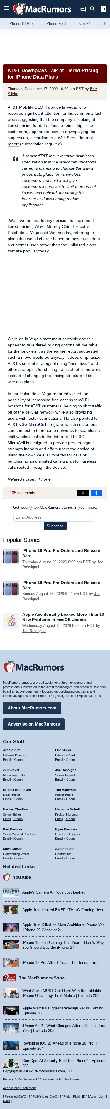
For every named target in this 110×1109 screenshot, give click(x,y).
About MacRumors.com (32, 707)
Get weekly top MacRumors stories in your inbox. (55, 507)
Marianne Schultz (68, 809)
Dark (6, 1101)
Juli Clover (11, 770)
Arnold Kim (12, 750)
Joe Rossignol (34, 631)
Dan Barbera (12, 829)
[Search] (94, 9)
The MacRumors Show (42, 977)
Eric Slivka (63, 750)
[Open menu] (6, 9)
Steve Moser (12, 848)
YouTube (22, 877)
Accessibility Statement (19, 1088)
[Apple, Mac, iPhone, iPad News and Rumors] (42, 15)
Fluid (67, 1096)
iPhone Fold (55, 23)
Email (7, 759)
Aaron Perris (64, 848)
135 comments (22, 493)
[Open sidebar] (103, 9)
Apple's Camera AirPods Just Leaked (53, 892)
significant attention (42, 113)
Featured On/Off (16, 1096)
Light (102, 1096)
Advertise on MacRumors (34, 723)
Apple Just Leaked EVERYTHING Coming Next (62, 910)
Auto (92, 1096)
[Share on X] (83, 493)
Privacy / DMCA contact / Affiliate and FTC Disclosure (41, 1079)
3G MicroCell (34, 424)
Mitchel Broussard (17, 789)
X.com (18, 759)
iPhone (44, 479)
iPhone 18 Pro (21, 23)
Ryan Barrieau (66, 829)
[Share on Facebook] (96, 493)
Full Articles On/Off (46, 1096)
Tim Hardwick (65, 789)
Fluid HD (79, 1096)
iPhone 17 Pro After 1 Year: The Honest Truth (60, 962)
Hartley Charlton (15, 809)
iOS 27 (84, 23)
